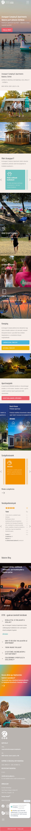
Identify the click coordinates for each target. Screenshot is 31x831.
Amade (8, 796)
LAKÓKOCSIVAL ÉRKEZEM (10, 342)
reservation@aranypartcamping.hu (11, 749)
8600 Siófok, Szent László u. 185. (10, 755)
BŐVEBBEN (7, 606)
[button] (1, 365)
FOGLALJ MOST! (7, 30)
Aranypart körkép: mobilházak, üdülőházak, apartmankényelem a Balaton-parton (13, 569)
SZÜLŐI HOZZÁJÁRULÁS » (8, 776)
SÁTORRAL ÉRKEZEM (9, 348)
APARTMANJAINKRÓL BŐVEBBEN (12, 398)
